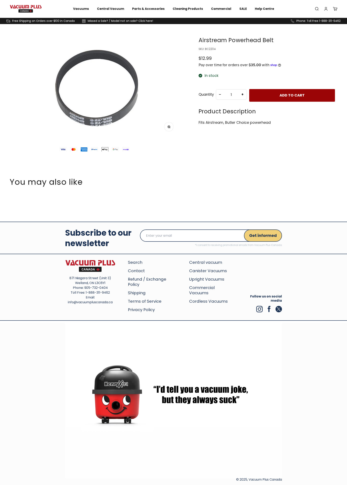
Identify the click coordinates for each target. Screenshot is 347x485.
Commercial (221, 9)
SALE (243, 9)
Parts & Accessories (148, 9)
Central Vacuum (110, 9)
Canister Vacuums (208, 271)
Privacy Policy (141, 310)
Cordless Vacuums (208, 301)
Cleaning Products (188, 9)
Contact (136, 271)
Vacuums (81, 9)
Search (135, 262)
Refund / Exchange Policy (147, 281)
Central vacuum (205, 262)
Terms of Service (144, 301)
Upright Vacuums (206, 279)
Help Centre (264, 9)
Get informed (263, 235)
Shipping (137, 293)
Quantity (206, 94)
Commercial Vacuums (202, 290)
